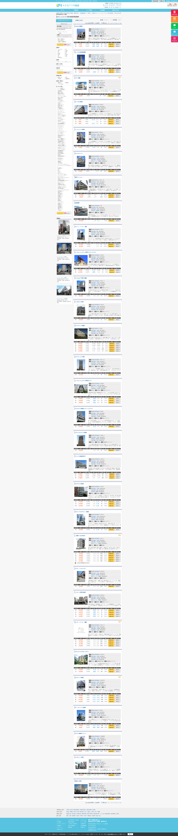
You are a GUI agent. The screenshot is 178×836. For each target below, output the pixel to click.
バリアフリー (61, 101)
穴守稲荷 (98, 33)
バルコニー (61, 130)
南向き (60, 199)
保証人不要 (61, 97)
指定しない (60, 77)
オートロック (61, 176)
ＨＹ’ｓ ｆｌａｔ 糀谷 (81, 226)
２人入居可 (61, 100)
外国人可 (60, 114)
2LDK (59, 53)
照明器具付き (61, 135)
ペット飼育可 (61, 88)
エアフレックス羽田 (80, 356)
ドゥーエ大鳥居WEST (80, 456)
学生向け (60, 118)
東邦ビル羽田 (78, 781)
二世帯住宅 (61, 108)
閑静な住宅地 (61, 93)
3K (65, 53)
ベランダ (60, 128)
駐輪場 (60, 137)
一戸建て (60, 33)
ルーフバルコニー (62, 131)
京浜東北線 (78, 813)
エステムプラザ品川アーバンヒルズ (64, 235)
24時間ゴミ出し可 (62, 187)
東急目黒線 (107, 813)
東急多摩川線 (96, 813)
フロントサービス (62, 185)
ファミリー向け (61, 122)
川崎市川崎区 (89, 809)
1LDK (66, 50)
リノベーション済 (62, 96)
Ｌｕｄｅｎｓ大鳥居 (80, 129)
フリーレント (61, 109)
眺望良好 (60, 107)
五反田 (77, 815)
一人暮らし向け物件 (72, 823)
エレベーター (61, 134)
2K (58, 52)
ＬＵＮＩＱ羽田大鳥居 (80, 592)
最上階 (60, 197)
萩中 (97, 104)
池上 (85, 811)
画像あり (60, 82)
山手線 (117, 813)
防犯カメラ (61, 183)
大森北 (88, 811)
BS (59, 170)
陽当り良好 (61, 92)
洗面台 (60, 154)
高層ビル (60, 203)
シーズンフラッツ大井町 (62, 256)
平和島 (81, 815)
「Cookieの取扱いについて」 (112, 834)
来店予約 (174, 20)
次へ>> (117, 23)
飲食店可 (60, 204)
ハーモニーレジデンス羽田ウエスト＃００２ (85, 252)
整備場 (99, 161)
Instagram (174, 40)
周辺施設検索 (83, 825)
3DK (59, 54)
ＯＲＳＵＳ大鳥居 (79, 483)
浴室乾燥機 (61, 152)
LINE (174, 27)
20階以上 (60, 196)
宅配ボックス (61, 178)
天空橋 (98, 629)
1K (65, 49)
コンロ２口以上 (61, 143)
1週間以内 (67, 78)
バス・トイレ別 (61, 149)
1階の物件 (60, 193)
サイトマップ (60, 827)
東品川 (67, 811)
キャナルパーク (79, 153)
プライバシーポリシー (61, 823)
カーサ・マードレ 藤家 (81, 622)
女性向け (60, 120)
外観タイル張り (61, 142)
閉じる (130, 834)
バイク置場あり (61, 138)
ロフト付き (61, 126)
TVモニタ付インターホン (63, 177)
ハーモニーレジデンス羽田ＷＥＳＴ (83, 380)
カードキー (61, 111)
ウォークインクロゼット (63, 164)
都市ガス (60, 208)
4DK (66, 56)
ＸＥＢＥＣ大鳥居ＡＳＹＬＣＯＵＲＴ (84, 408)
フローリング (61, 124)
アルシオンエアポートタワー (82, 651)
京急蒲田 (97, 82)
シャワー (60, 157)
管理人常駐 (61, 105)
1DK (59, 50)
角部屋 (60, 200)
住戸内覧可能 (61, 188)
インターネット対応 (62, 174)
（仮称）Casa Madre (80, 535)
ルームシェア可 (61, 116)
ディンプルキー (61, 181)
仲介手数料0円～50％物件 (73, 820)
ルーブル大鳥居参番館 (80, 52)
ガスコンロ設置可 (62, 115)
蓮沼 (97, 815)
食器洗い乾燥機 (61, 145)
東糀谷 (98, 55)
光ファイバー (61, 173)
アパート (60, 31)
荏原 (78, 811)
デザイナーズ (61, 95)
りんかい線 (102, 813)
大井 (95, 811)
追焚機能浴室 (61, 150)
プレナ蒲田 (77, 78)
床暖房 (60, 161)
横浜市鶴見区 (76, 809)
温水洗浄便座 (61, 153)
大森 (70, 815)
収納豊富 (60, 168)
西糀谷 (98, 29)
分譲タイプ (61, 104)
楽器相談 (60, 90)
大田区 (95, 29)
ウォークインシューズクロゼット (64, 166)
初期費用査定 (174, 14)
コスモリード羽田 (79, 757)
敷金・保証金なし (61, 39)
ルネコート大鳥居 (79, 677)
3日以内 (59, 78)
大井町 (85, 815)
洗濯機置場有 (61, 141)
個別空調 (60, 207)
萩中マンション (79, 177)
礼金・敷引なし (61, 40)
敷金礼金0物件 (71, 821)
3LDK (66, 54)
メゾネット (61, 127)
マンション (65, 31)
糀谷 (97, 32)
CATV (59, 172)
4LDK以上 (60, 57)
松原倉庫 (77, 202)
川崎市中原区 (82, 809)
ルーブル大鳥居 (79, 101)
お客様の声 (83, 823)
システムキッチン (62, 146)
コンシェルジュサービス (63, 189)
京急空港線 (93, 31)
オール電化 (61, 133)
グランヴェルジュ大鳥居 (81, 432)
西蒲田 (71, 811)
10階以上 (60, 195)
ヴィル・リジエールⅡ (80, 568)
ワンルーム (60, 49)
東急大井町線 (90, 813)
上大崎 (92, 811)
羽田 (97, 760)
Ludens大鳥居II (79, 26)
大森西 (98, 811)
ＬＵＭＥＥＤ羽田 (79, 301)
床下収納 (60, 162)
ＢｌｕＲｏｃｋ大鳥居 (80, 707)
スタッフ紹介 (83, 821)
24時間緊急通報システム (63, 180)
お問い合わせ (83, 820)
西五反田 (82, 811)
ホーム (58, 820)
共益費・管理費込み (62, 41)
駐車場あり (61, 191)
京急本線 (93, 82)
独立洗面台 (61, 158)
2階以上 (60, 192)
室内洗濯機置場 (61, 123)
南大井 (75, 811)
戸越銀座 (89, 815)
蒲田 (67, 815)
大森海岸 (93, 815)
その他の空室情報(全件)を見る (82, 562)
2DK (66, 52)
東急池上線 (68, 813)
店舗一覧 (83, 827)
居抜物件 (60, 206)
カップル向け (61, 119)
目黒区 (94, 809)
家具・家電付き (61, 139)
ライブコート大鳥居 (80, 325)
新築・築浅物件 (71, 825)
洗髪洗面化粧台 (61, 156)
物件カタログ (60, 829)
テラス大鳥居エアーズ (80, 733)
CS (59, 169)
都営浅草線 (84, 813)
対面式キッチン (61, 147)
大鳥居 (98, 31)
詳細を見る (111, 44)
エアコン (60, 160)
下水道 (60, 210)
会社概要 (59, 821)
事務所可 (60, 99)
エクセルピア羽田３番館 (81, 278)
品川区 (71, 809)
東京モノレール (94, 161)
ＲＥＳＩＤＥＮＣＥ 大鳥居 (82, 511)
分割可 (60, 103)
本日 (66, 77)
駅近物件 (70, 827)
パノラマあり (60, 84)
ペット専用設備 (61, 89)
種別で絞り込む (64, 23)
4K (58, 56)
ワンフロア (61, 202)
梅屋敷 (97, 491)
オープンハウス (61, 112)
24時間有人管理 (61, 184)
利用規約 (59, 825)
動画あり (67, 82)
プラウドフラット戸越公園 (62, 298)
